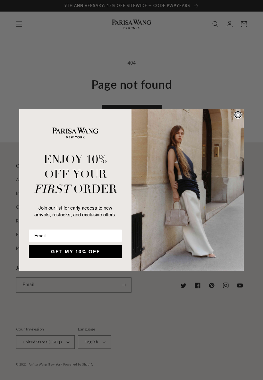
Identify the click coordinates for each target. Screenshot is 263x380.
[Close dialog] (238, 115)
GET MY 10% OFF (75, 251)
